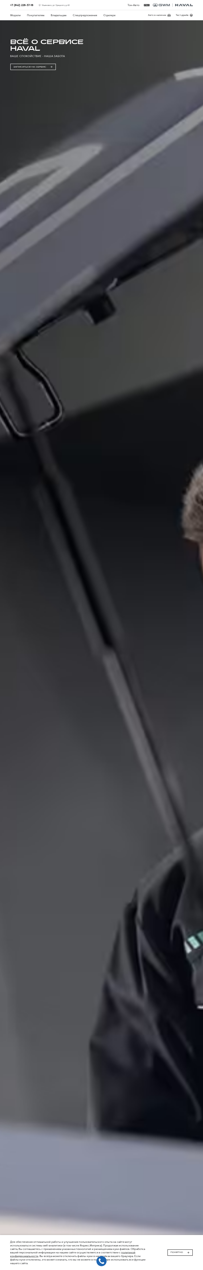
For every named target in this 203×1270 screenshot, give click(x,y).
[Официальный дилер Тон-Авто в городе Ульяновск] (173, 5)
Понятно (176, 1252)
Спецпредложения (85, 15)
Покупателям (35, 15)
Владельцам (58, 15)
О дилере (109, 15)
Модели (15, 15)
